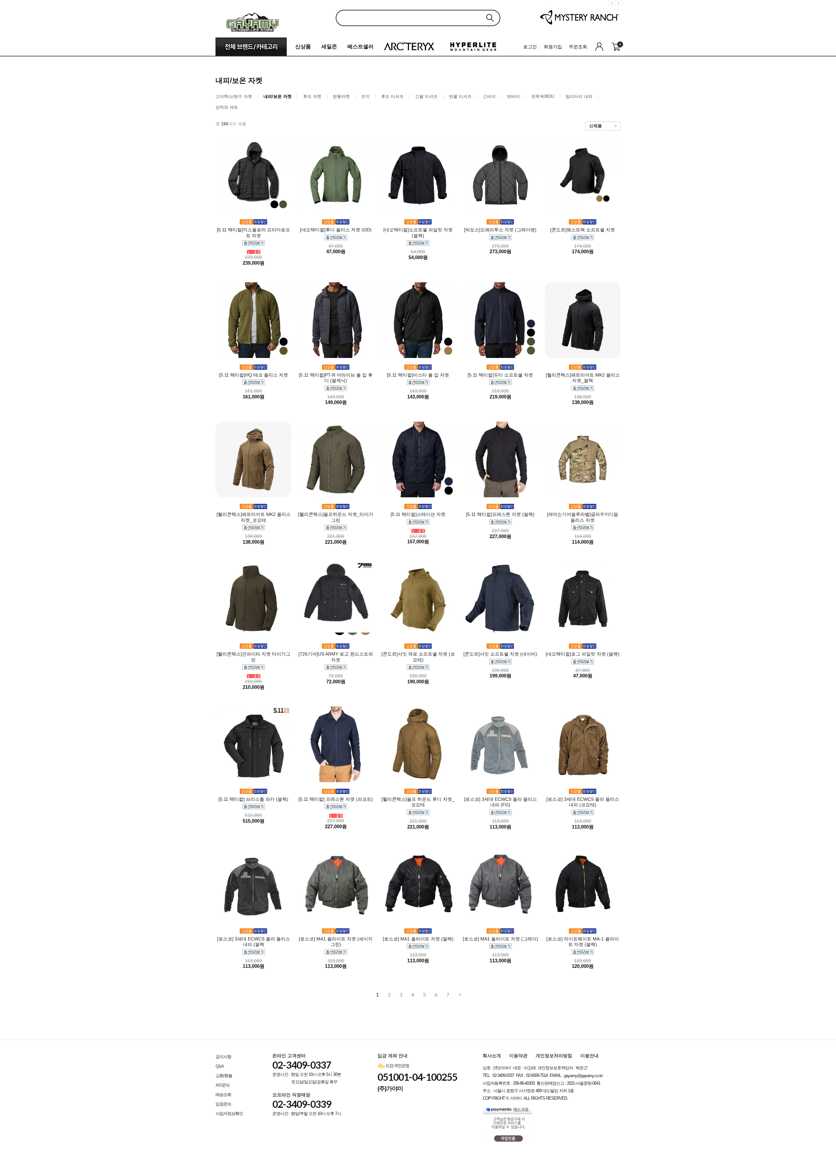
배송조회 (223, 1094)
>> (459, 994)
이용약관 (518, 1055)
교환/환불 (224, 1075)
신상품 (303, 46)
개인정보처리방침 (554, 1055)
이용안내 (589, 1055)
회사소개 (492, 1055)
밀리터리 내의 (579, 96)
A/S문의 (223, 1085)
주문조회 (578, 47)
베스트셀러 (360, 46)
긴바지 (489, 96)
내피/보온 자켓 (278, 96)
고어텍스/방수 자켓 (234, 96)
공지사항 (223, 1056)
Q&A (220, 1066)
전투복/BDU (542, 96)
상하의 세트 (227, 107)
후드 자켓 (312, 96)
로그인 (530, 47)
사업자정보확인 (229, 1113)
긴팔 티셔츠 (426, 96)
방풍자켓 (341, 96)
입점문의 (223, 1104)
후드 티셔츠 (392, 96)
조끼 (365, 96)
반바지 (513, 96)
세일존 (329, 46)
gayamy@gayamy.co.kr (583, 1075)
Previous (613, 8)
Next (619, 8)
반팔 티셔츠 (460, 96)
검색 (490, 17)
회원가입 (553, 47)
